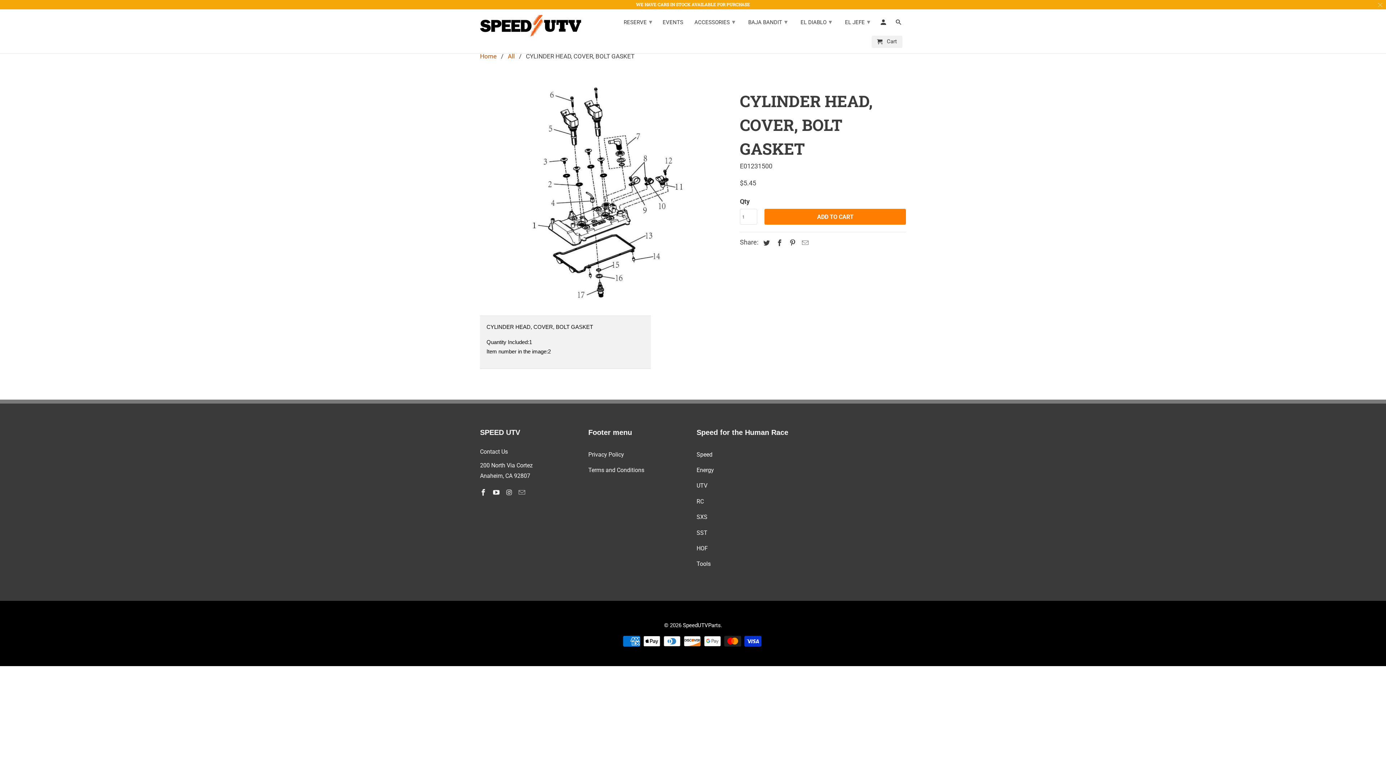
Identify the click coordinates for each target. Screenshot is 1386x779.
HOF (702, 548)
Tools (704, 563)
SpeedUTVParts (702, 625)
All (511, 56)
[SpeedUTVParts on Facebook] (484, 492)
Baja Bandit (768, 22)
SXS (702, 517)
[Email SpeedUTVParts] (523, 492)
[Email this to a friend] (804, 243)
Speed (704, 454)
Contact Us (494, 451)
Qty (745, 201)
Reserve (638, 22)
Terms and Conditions (616, 470)
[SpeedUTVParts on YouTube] (497, 492)
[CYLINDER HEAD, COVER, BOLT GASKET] (606, 196)
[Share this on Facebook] (778, 243)
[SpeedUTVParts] (530, 25)
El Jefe (857, 22)
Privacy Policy (606, 454)
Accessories (714, 22)
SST (702, 532)
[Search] (899, 23)
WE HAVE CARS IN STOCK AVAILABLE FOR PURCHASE (693, 4)
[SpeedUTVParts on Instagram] (510, 492)
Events (673, 22)
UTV (702, 485)
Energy (705, 470)
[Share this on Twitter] (765, 243)
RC (700, 501)
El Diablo (816, 22)
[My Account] (884, 23)
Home (488, 56)
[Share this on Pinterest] (791, 243)
